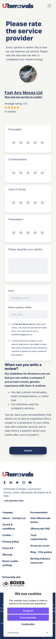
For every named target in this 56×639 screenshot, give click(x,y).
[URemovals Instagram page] (23, 482)
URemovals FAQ (40, 528)
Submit (28, 450)
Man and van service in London (23, 97)
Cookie (6, 535)
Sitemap (7, 554)
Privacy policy (10, 541)
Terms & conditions (8, 526)
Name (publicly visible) (20, 307)
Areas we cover (40, 545)
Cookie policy (28, 624)
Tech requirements (38, 537)
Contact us (19, 518)
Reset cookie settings (10, 563)
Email (11, 290)
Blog (33, 552)
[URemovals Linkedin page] (11, 482)
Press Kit (7, 548)
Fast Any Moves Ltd (23, 92)
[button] (49, 5)
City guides (45, 552)
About (6, 518)
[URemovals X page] (17, 482)
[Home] (17, 5)
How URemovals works (40, 520)
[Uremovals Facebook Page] (4, 482)
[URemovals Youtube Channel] (30, 482)
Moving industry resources (40, 560)
